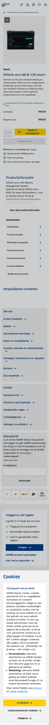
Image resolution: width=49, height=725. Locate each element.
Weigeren (23, 718)
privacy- (38, 688)
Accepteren (23, 702)
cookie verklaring (18, 691)
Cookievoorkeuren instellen (23, 710)
